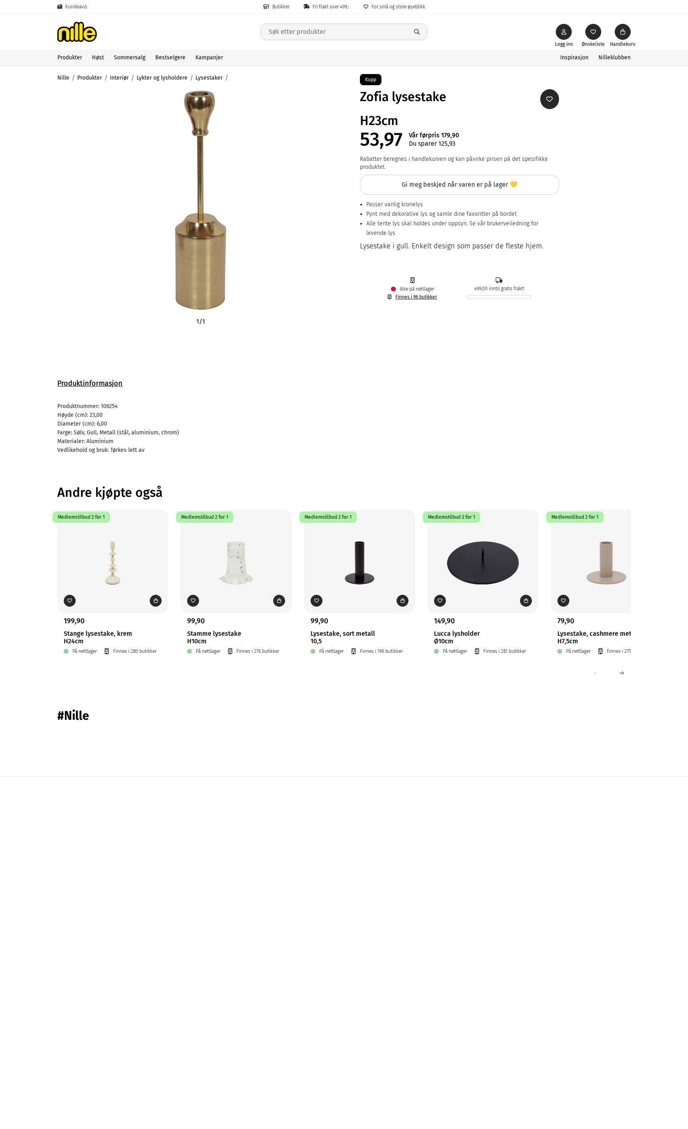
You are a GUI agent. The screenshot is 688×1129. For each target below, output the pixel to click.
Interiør (119, 77)
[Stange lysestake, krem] (112, 549)
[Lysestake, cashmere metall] (606, 549)
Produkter (69, 57)
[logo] (158, 32)
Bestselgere (170, 57)
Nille (63, 77)
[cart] (623, 32)
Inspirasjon (574, 57)
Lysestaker (209, 77)
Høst (98, 57)
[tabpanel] (344, 428)
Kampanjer (209, 57)
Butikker (280, 7)
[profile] (564, 32)
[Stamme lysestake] (236, 549)
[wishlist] (593, 32)
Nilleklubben (614, 57)
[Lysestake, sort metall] (359, 549)
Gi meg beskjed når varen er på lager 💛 (460, 184)
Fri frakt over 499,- (331, 7)
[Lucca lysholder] (483, 549)
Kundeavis (76, 7)
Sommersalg (129, 57)
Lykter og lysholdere (162, 77)
